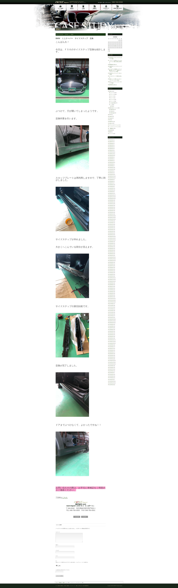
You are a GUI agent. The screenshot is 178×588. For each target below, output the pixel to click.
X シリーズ (112, 99)
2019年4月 (111, 270)
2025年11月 (111, 153)
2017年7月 (111, 307)
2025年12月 (111, 152)
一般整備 (71, 34)
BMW (67, 34)
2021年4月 (111, 229)
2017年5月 (111, 310)
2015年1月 (111, 358)
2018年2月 (111, 295)
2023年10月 (111, 177)
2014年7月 (111, 369)
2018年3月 (111, 293)
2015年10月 (111, 343)
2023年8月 (111, 181)
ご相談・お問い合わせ (78, 585)
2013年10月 (111, 384)
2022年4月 (111, 208)
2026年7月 (111, 141)
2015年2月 (111, 357)
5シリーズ (112, 97)
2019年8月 (111, 264)
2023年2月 (111, 191)
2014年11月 (111, 362)
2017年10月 (111, 301)
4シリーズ (112, 96)
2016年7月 (111, 327)
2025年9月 (111, 157)
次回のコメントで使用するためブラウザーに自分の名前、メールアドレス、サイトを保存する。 (72, 562)
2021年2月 (111, 233)
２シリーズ (111, 133)
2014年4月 (111, 374)
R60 (110, 119)
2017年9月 (111, 303)
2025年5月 (111, 160)
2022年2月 (111, 212)
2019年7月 (111, 265)
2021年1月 (111, 234)
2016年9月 (111, 324)
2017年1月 (111, 317)
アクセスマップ (72, 585)
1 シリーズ (112, 92)
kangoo (110, 116)
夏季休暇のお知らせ (113, 64)
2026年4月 (111, 146)
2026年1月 (111, 150)
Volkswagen (112, 112)
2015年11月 (111, 341)
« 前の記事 (77, 516)
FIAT (110, 114)
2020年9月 (111, 241)
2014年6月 (111, 370)
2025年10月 (111, 155)
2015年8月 (111, 346)
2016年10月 (111, 322)
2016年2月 (111, 336)
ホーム (57, 582)
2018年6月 (111, 288)
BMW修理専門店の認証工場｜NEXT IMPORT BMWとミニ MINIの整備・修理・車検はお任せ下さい (78, 2)
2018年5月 (111, 289)
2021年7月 (111, 224)
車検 (110, 131)
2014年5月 (111, 372)
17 (108, 45)
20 (115, 45)
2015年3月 (111, 355)
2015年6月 (111, 350)
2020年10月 (111, 239)
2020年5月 (111, 248)
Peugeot (110, 118)
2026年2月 (111, 148)
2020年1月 (111, 255)
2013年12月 (111, 381)
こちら (65, 497)
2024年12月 (111, 162)
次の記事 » (85, 516)
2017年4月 (111, 312)
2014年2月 (111, 377)
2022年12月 (111, 195)
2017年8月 (111, 305)
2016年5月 (111, 331)
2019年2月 (111, 274)
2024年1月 (111, 172)
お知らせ (111, 123)
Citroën (111, 111)
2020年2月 (111, 253)
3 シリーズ (112, 94)
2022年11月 (111, 196)
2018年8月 (111, 284)
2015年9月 (111, 345)
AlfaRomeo (112, 109)
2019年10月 (111, 260)
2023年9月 (111, 179)
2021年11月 (111, 217)
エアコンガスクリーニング (114, 125)
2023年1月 (111, 193)
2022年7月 (111, 203)
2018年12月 (111, 277)
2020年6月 (111, 246)
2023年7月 (111, 183)
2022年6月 (111, 205)
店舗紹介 (68, 585)
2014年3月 (111, 376)
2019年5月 (111, 269)
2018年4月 (111, 291)
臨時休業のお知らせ (113, 84)
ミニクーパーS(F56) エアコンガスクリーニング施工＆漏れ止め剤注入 (115, 61)
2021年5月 (111, 227)
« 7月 (109, 51)
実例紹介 (60, 582)
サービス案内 (58, 585)
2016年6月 (111, 329)
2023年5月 (111, 186)
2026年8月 (111, 139)
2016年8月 (111, 326)
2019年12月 (111, 257)
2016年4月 (111, 333)
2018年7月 (111, 286)
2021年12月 (111, 215)
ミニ (69, 34)
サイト (57, 555)
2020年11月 (111, 238)
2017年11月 (111, 300)
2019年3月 (111, 272)
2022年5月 (111, 207)
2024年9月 (111, 164)
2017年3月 (111, 314)
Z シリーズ (112, 101)
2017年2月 (111, 315)
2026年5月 (111, 145)
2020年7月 (111, 245)
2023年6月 (111, 184)
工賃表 (65, 585)
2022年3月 (111, 210)
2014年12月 (111, 360)
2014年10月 (111, 364)
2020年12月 (111, 236)
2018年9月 (111, 283)
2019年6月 (111, 267)
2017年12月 (111, 298)
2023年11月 (111, 176)
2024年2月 (111, 171)
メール (57, 550)
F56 (112, 106)
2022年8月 (111, 202)
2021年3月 (111, 231)
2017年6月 (111, 308)
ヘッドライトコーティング (114, 126)
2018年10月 (111, 281)
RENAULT (111, 121)
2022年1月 (111, 214)
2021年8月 (111, 222)
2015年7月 (111, 348)
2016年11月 (111, 320)
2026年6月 (111, 143)
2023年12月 (111, 174)
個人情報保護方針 (86, 585)
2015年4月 (111, 353)
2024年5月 (111, 167)
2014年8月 (111, 367)
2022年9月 (111, 200)
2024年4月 (111, 169)
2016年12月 (111, 319)
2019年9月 (111, 262)
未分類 (110, 130)
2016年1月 (111, 338)
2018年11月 (111, 279)
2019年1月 (111, 276)
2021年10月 (111, 219)
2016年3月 (111, 334)
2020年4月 (111, 250)
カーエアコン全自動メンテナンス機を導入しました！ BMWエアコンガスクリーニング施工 (115, 70)
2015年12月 (111, 339)
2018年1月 (111, 296)
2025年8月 (111, 158)
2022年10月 (111, 198)
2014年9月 (111, 365)
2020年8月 (111, 243)
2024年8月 (111, 165)
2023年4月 (111, 188)
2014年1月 (111, 379)
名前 (57, 544)
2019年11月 (111, 258)
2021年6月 (111, 226)
